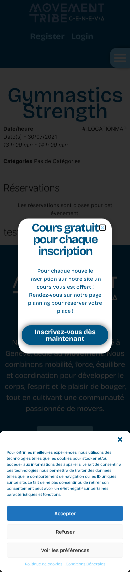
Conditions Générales (85, 564)
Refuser (65, 532)
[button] (120, 439)
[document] (65, 286)
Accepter (65, 514)
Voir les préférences (65, 550)
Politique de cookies (43, 564)
